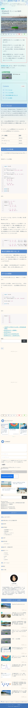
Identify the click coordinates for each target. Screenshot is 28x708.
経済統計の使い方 (5, 65)
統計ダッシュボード (9, 533)
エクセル (6, 554)
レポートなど (6, 562)
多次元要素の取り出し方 (12, 95)
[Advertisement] (14, 366)
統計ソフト (5, 550)
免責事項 (18, 704)
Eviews (6, 552)
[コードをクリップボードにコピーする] (25, 167)
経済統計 (5, 527)
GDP (4, 538)
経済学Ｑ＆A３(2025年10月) (11, 333)
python (3, 8)
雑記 (4, 566)
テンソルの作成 (9, 92)
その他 (4, 569)
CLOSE (23, 86)
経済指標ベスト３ (8, 529)
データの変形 (9, 98)
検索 (2, 338)
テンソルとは (9, 90)
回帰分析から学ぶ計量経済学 (10, 520)
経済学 (4, 523)
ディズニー (7, 543)
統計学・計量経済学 (8, 547)
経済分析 (5, 541)
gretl (5, 556)
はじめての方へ (7, 517)
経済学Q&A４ (7, 332)
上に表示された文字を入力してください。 (11, 467)
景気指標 (6, 531)
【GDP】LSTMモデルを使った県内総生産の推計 (13, 502)
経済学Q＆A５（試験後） (10, 330)
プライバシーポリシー (11, 704)
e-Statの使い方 (8, 534)
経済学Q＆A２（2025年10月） (12, 335)
